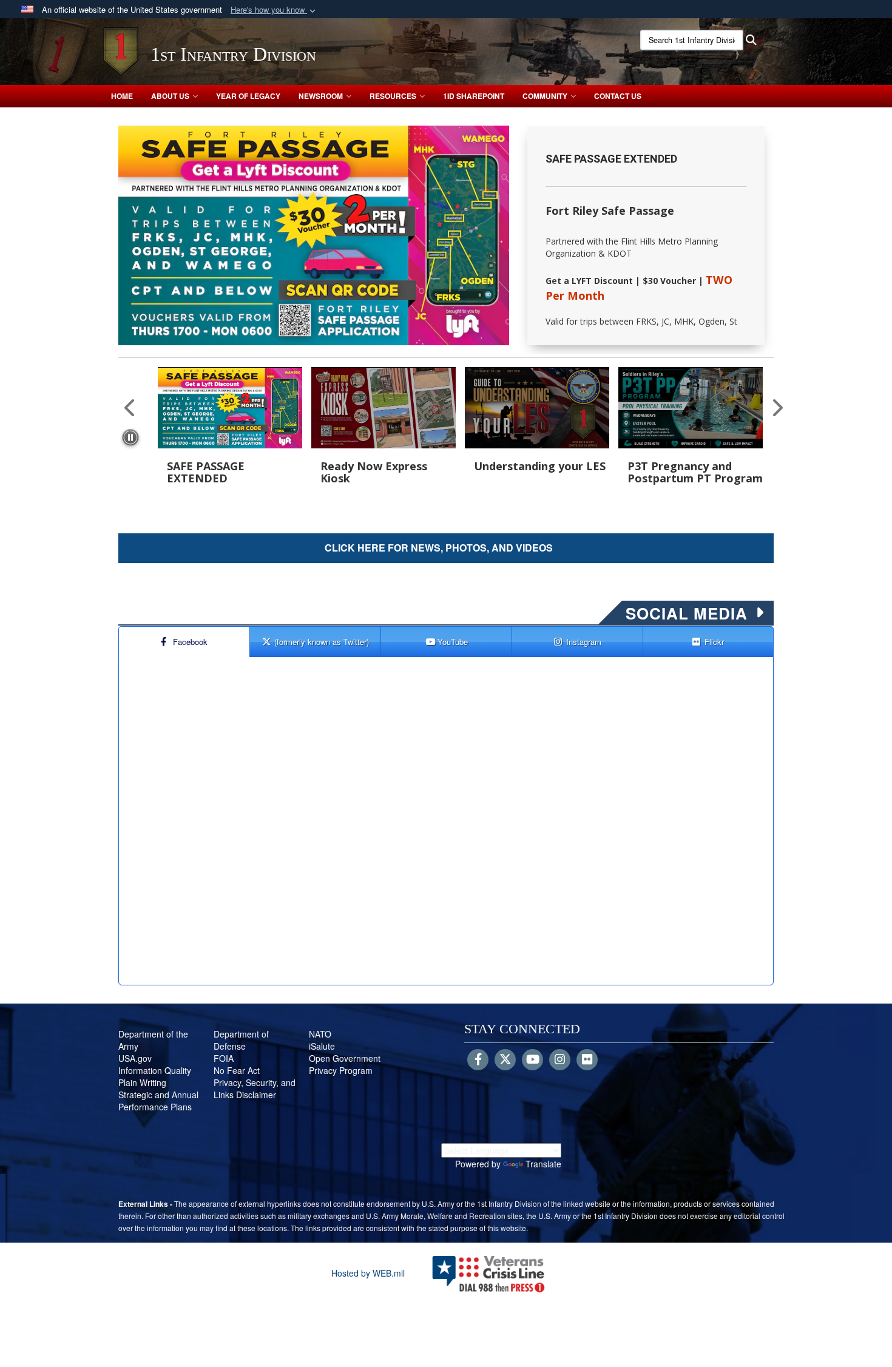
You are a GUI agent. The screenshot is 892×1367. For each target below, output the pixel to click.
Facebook (190, 641)
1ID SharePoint (473, 95)
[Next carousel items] (772, 407)
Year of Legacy (248, 95)
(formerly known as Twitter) (321, 641)
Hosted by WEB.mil (368, 1273)
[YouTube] (532, 1060)
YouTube (453, 641)
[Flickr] (587, 1060)
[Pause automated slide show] (130, 437)
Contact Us (617, 95)
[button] (274, 10)
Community (544, 95)
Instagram (583, 641)
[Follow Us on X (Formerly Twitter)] (505, 1060)
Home (122, 95)
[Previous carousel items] (130, 407)
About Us (170, 95)
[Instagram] (559, 1060)
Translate (543, 1164)
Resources (393, 95)
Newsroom (321, 95)
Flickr (714, 641)
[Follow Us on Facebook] (477, 1060)
